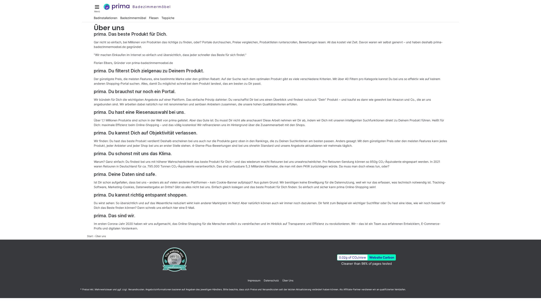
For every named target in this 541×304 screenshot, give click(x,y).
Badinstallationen (105, 18)
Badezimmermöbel (133, 18)
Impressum (254, 280)
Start (90, 236)
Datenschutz (271, 280)
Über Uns (287, 280)
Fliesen (153, 18)
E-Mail (190, 207)
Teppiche (167, 18)
